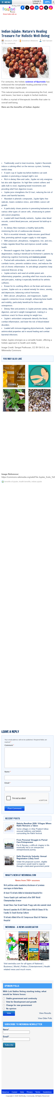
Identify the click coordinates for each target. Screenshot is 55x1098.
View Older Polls (45, 1018)
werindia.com (14, 963)
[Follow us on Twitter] (27, 7)
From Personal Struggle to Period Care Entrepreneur (32, 841)
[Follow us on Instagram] (51, 7)
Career (14, 1092)
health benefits (25, 482)
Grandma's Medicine (30, 41)
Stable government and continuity (21, 998)
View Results (45, 1013)
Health (47, 966)
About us (5, 1092)
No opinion (11, 1009)
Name (8, 772)
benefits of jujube (11, 482)
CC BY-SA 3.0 (38, 347)
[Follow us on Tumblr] (46, 7)
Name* (6, 1029)
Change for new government (19, 1005)
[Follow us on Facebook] (23, 7)
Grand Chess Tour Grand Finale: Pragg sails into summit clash (27, 904)
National (39, 963)
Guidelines (47, 1092)
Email (7, 783)
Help (22, 1092)
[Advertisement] (28, 132)
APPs (47, 2)
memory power (39, 257)
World (17, 966)
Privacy (30, 1092)
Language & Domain (37, 2)
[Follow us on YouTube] (41, 7)
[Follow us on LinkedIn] (37, 7)
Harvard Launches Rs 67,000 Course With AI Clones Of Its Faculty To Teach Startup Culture (26, 911)
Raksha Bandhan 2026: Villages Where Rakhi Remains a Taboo (34, 824)
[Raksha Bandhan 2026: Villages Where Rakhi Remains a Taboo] (9, 827)
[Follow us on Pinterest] (32, 7)
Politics (24, 966)
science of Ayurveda (35, 82)
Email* (6, 1036)
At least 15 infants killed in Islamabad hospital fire (23, 892)
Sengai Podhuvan (23, 347)
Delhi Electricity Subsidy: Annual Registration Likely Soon (32, 857)
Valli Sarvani (47, 41)
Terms (37, 1092)
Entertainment (36, 966)
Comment (9, 745)
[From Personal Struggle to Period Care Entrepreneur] (9, 844)
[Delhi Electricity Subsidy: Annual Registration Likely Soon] (9, 860)
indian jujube (37, 482)
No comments (9, 43)
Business (8, 966)
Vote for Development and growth (21, 1002)
